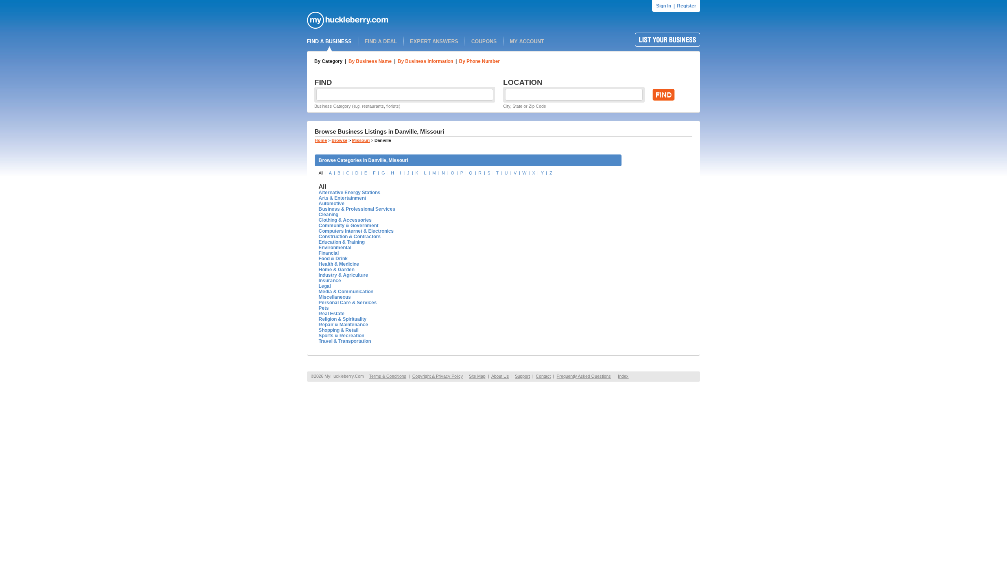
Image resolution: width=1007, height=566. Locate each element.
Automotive (332, 203)
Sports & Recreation (341, 335)
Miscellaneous (335, 297)
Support (522, 376)
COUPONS (484, 41)
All (321, 173)
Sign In (663, 6)
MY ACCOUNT (527, 41)
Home (321, 140)
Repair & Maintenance (343, 324)
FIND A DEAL (381, 41)
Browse (339, 140)
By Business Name (370, 61)
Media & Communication (346, 291)
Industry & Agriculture (343, 275)
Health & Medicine (339, 264)
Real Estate (332, 313)
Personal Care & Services (348, 302)
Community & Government (348, 225)
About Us (500, 376)
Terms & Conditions (387, 376)
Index (623, 376)
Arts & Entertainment (342, 198)
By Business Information (425, 61)
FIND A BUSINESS (329, 41)
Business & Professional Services (357, 209)
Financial (329, 253)
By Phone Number (479, 61)
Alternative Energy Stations (349, 192)
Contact (543, 376)
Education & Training (342, 242)
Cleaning (328, 214)
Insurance (330, 280)
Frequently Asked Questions (584, 376)
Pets (324, 308)
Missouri (361, 140)
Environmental (335, 247)
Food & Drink (333, 258)
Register (686, 6)
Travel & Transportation (345, 341)
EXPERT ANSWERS (434, 41)
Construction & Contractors (350, 236)
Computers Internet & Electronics (356, 231)
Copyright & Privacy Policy (437, 376)
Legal (325, 286)
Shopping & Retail (338, 330)
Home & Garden (336, 269)
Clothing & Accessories (345, 220)
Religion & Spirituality (343, 319)
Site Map (477, 376)
